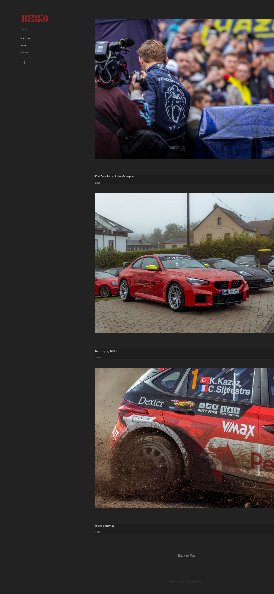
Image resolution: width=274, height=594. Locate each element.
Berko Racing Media (191, 581)
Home (24, 29)
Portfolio (26, 38)
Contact (25, 52)
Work (23, 45)
